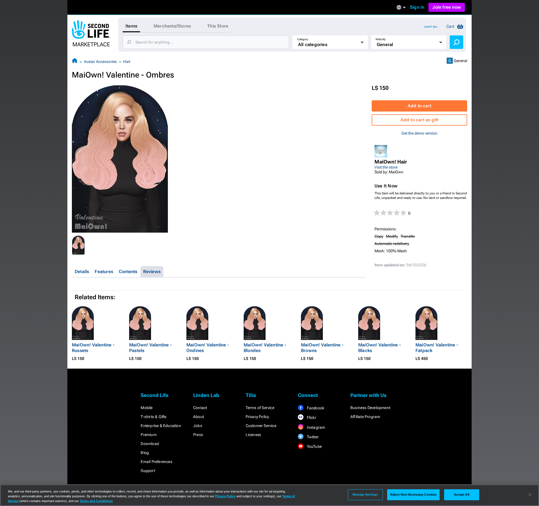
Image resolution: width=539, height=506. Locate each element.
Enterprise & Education (161, 425)
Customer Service (261, 425)
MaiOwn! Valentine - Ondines (207, 347)
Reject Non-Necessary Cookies (413, 494)
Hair (127, 61)
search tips (430, 26)
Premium (148, 434)
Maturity (381, 39)
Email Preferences (156, 461)
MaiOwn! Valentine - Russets (93, 347)
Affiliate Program (365, 416)
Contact (200, 407)
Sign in (417, 7)
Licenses (253, 434)
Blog (145, 452)
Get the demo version (419, 133)
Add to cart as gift (419, 119)
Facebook (315, 408)
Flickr (311, 417)
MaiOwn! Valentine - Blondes (265, 347)
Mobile (146, 407)
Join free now (446, 7)
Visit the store (386, 167)
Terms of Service (260, 407)
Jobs (197, 425)
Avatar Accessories (100, 61)
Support (148, 470)
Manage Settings (365, 494)
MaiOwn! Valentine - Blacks (379, 347)
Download (150, 443)
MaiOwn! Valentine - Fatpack (436, 347)
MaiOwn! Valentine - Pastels (150, 347)
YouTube (314, 446)
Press (198, 434)
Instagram (315, 427)
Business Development (370, 407)
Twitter (312, 437)
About (198, 416)
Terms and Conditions (96, 501)
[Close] (530, 495)
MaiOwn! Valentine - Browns (322, 347)
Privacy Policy (257, 416)
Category (302, 39)
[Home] (74, 61)
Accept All (461, 494)
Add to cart (419, 105)
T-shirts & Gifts (153, 416)
